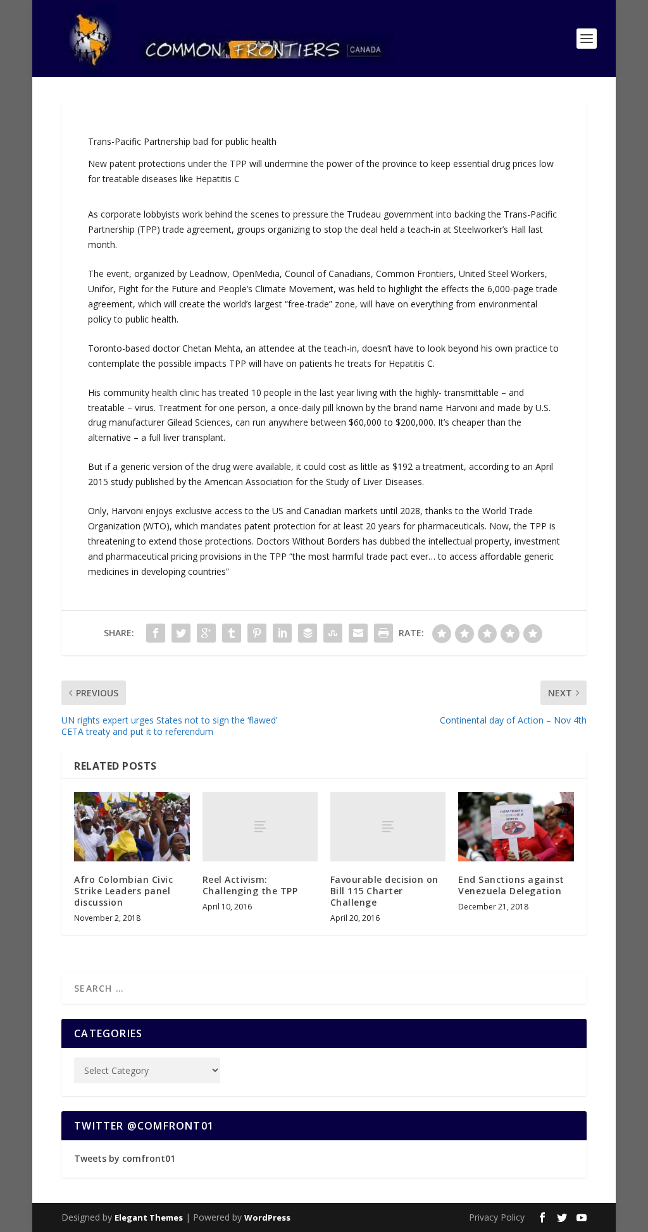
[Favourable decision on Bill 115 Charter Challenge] (388, 826)
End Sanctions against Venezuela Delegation (511, 885)
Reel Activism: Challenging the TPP (250, 885)
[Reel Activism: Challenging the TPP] (260, 826)
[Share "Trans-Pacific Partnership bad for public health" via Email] (358, 633)
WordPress (267, 1217)
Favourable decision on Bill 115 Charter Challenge (384, 890)
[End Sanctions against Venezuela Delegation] (515, 826)
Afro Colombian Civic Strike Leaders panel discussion (123, 890)
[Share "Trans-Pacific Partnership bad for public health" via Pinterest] (257, 633)
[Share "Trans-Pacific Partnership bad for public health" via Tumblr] (231, 633)
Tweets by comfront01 (124, 1158)
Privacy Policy (497, 1217)
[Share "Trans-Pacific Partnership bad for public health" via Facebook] (155, 633)
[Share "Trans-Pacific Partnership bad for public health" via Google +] (206, 633)
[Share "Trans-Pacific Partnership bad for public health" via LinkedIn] (282, 633)
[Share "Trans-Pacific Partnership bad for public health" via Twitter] (181, 633)
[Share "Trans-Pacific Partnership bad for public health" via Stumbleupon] (333, 633)
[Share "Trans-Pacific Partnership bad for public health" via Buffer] (307, 633)
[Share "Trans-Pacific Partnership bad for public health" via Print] (383, 633)
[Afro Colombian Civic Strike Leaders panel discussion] (131, 826)
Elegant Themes (149, 1217)
